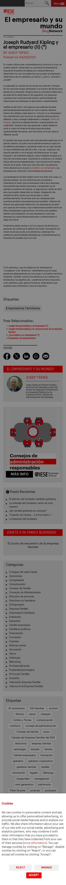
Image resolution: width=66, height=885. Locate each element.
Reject (20, 867)
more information (35, 843)
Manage (46, 867)
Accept (34, 875)
